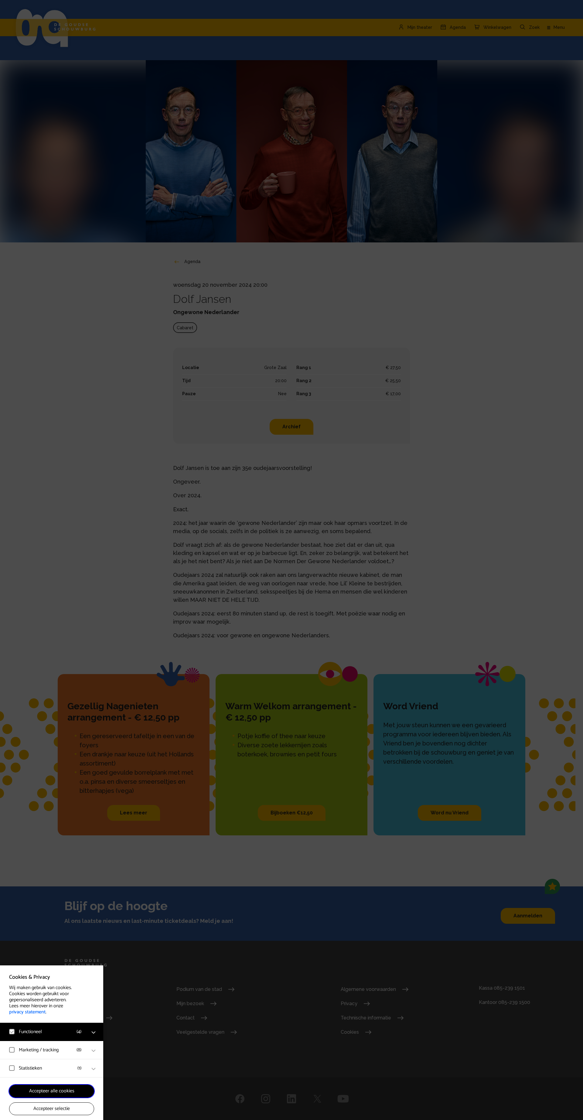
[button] (45, 1032)
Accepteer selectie (51, 1109)
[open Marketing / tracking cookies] (93, 1050)
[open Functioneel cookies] (93, 1032)
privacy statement (27, 1012)
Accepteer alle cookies (51, 1091)
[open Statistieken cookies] (93, 1069)
